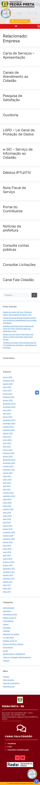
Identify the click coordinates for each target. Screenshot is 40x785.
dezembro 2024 (9, 404)
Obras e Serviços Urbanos (13, 644)
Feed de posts (8, 680)
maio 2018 (7, 552)
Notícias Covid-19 (10, 641)
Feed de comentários (11, 683)
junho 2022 (7, 480)
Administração (8, 608)
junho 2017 (7, 588)
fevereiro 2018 (8, 562)
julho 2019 (7, 513)
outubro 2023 (8, 427)
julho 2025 (7, 387)
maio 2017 (7, 592)
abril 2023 (7, 447)
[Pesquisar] (34, 295)
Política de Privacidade (9, 721)
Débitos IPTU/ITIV (17, 173)
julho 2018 (7, 546)
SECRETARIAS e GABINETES (14, 654)
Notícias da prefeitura (12, 228)
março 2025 (7, 394)
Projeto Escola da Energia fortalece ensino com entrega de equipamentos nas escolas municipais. (20, 320)
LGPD (20, 721)
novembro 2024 (9, 407)
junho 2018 (7, 549)
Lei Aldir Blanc (8, 638)
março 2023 (7, 450)
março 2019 (7, 526)
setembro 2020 (9, 496)
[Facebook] (22, 757)
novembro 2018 (9, 532)
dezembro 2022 (9, 460)
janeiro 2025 (8, 400)
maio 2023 (7, 443)
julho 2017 (7, 585)
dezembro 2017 (9, 569)
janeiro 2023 (8, 456)
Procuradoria (8, 647)
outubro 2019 (8, 509)
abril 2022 (7, 486)
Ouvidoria (10, 115)
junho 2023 (7, 440)
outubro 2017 (8, 575)
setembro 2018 (9, 539)
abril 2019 (7, 522)
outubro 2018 (8, 536)
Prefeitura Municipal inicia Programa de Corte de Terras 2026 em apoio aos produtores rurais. (18, 328)
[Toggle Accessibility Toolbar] (36, 781)
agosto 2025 (8, 384)
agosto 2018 (8, 542)
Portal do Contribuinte (13, 209)
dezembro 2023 (9, 420)
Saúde (5, 651)
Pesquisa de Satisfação (12, 98)
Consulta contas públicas (16, 247)
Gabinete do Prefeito (11, 634)
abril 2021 (7, 489)
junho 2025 (7, 390)
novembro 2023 (9, 423)
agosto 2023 (8, 433)
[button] (16, 25)
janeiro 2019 (8, 529)
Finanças (6, 631)
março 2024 (7, 417)
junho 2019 (7, 516)
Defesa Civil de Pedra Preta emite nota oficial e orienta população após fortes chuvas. (18, 336)
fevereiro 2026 (8, 381)
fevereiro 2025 (8, 397)
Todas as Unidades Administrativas (17, 657)
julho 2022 (7, 476)
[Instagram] (17, 757)
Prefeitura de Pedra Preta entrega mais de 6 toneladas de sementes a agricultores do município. (20, 345)
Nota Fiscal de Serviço (14, 190)
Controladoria (8, 621)
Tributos (6, 661)
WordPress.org (8, 687)
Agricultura (7, 611)
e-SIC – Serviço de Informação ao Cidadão (18, 153)
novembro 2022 (9, 463)
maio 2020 (7, 506)
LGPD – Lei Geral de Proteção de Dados (19, 132)
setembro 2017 (9, 579)
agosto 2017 (8, 582)
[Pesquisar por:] (17, 295)
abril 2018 (7, 555)
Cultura (6, 624)
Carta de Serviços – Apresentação (18, 55)
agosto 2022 (8, 473)
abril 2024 (7, 414)
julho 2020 (7, 499)
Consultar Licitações (19, 265)
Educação (7, 628)
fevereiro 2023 (8, 453)
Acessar (6, 677)
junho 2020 (7, 503)
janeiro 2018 (7, 565)
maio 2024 (7, 410)
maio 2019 (7, 519)
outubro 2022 (8, 466)
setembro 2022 (9, 470)
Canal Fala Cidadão (18, 280)
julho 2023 (7, 437)
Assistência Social (10, 614)
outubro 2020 (8, 493)
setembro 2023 (9, 430)
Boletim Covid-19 (9, 618)
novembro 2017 (9, 572)
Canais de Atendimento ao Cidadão (15, 76)
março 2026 (7, 377)
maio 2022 (7, 483)
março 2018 (7, 559)
